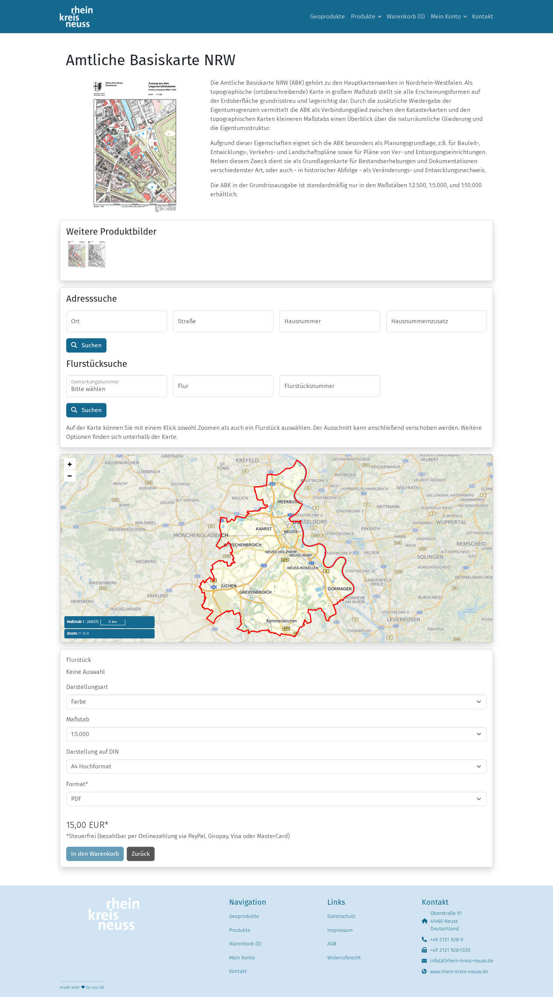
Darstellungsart (87, 686)
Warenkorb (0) (245, 944)
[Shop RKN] (76, 16)
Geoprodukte (244, 916)
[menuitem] (327, 16)
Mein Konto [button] (446, 16)
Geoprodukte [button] (327, 16)
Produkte (239, 930)
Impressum (340, 930)
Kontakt (238, 971)
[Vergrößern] (70, 464)
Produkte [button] (363, 16)
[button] (141, 854)
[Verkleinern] (70, 476)
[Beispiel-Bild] (132, 145)
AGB (331, 944)
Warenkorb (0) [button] (406, 16)
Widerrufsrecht (344, 957)
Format (77, 784)
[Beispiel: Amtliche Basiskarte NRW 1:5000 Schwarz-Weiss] (96, 253)
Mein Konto (242, 957)
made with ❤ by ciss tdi (82, 987)
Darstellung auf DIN (92, 751)
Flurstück (78, 659)
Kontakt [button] (482, 16)
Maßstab (77, 719)
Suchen (91, 345)
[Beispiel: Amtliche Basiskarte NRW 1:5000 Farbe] (76, 253)
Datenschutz (341, 916)
